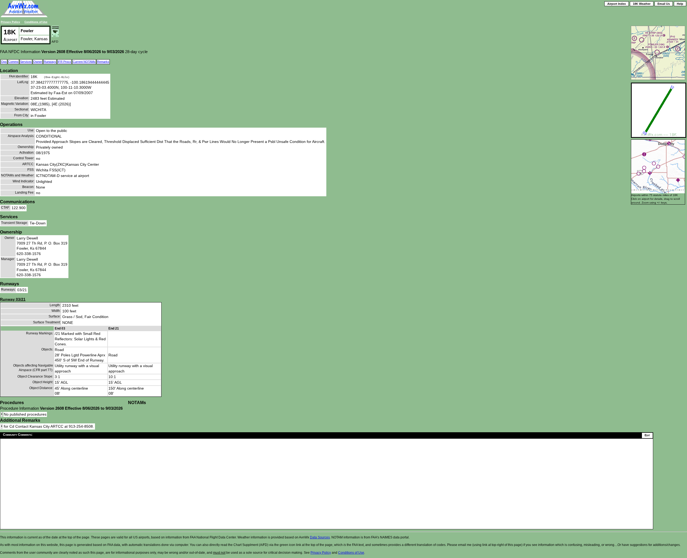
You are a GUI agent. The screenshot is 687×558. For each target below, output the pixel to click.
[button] (678, 180)
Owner (37, 61)
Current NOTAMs (84, 61)
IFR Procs (64, 61)
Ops (4, 61)
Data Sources (320, 537)
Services (26, 61)
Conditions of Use (35, 21)
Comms (13, 61)
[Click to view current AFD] (55, 35)
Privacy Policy (10, 21)
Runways (50, 61)
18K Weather (642, 3)
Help (680, 3)
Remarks (103, 61)
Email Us (663, 3)
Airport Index (616, 3)
